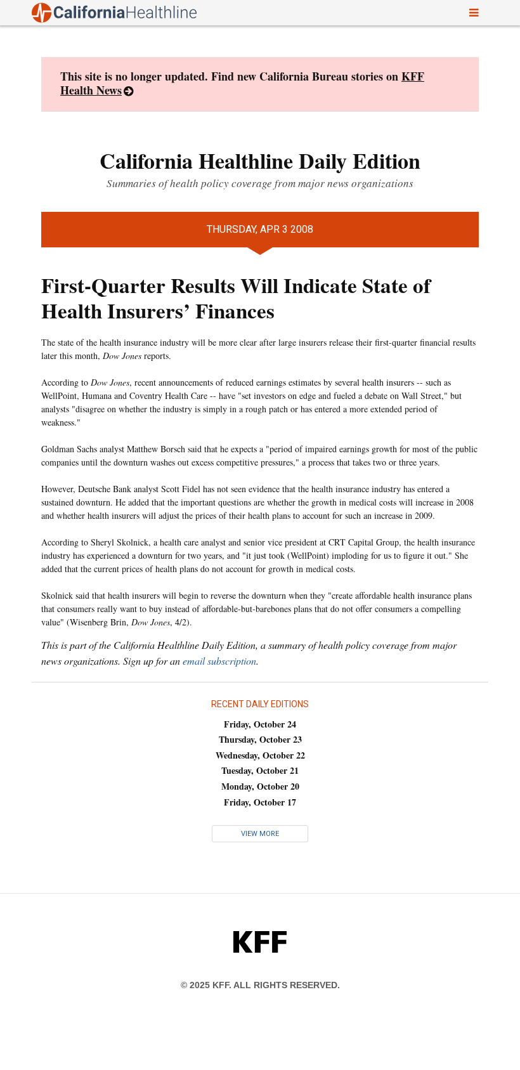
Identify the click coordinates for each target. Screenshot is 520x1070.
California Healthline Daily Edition (260, 160)
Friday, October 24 (260, 724)
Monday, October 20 (260, 786)
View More (260, 834)
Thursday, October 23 (260, 739)
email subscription (219, 660)
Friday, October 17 (260, 802)
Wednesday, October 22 (260, 755)
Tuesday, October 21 (260, 770)
